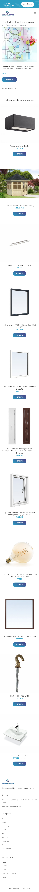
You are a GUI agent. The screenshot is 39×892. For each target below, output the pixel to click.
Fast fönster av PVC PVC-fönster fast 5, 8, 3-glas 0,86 (19, 326)
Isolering (5, 837)
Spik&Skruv (6, 841)
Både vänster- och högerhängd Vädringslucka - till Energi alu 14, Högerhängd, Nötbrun (19, 451)
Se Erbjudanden (27, 4)
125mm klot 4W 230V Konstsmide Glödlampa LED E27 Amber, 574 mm (19, 575)
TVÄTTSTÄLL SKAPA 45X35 (19, 756)
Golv (3, 833)
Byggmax (30, 67)
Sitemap (4, 877)
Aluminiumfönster (8, 69)
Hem (3, 25)
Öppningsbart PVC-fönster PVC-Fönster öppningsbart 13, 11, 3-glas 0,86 (19, 514)
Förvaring (5, 826)
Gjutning (4, 830)
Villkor (4, 870)
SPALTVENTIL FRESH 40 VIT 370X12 (20, 265)
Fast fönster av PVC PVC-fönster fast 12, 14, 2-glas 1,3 (19, 388)
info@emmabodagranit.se (11, 807)
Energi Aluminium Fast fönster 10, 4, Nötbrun (19, 636)
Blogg (4, 862)
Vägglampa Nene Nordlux (19, 146)
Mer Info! (9, 79)
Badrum (4, 818)
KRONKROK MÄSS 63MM (19, 696)
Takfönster (19, 69)
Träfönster (27, 69)
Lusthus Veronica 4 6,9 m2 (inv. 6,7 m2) (19, 206)
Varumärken (21, 67)
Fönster (14, 67)
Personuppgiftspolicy (9, 873)
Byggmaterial (6, 849)
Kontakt (4, 866)
